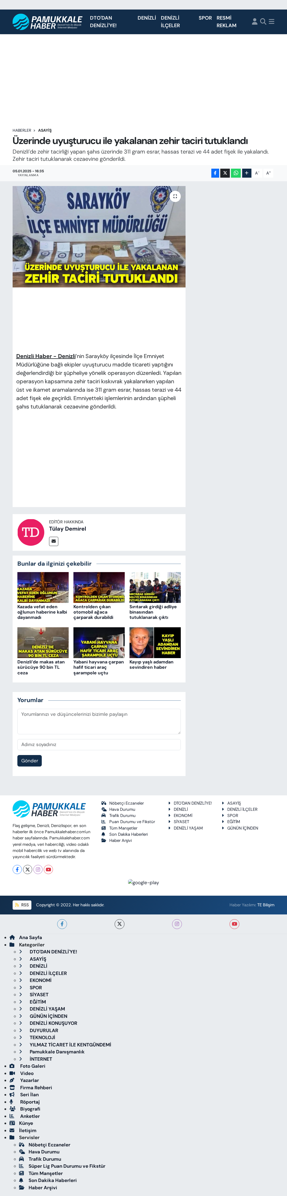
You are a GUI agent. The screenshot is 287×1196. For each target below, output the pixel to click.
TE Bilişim (265, 905)
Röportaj (29, 1102)
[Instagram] (38, 869)
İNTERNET (40, 1059)
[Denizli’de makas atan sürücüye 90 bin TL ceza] (43, 642)
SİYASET (181, 822)
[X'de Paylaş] (225, 173)
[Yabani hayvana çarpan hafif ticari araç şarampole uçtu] (99, 642)
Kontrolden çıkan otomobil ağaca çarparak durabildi (93, 612)
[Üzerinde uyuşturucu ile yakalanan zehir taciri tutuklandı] (99, 236)
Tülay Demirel (67, 528)
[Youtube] (48, 869)
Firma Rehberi (35, 1087)
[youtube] (234, 924)
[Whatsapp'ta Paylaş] (236, 173)
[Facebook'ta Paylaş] (215, 173)
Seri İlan (29, 1095)
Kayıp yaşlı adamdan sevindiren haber (151, 664)
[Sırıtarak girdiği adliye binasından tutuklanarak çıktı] (155, 587)
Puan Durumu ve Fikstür (132, 822)
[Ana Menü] (271, 22)
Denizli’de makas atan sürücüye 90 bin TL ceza (41, 667)
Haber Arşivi (120, 840)
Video (26, 1073)
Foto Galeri (32, 1066)
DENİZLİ (147, 18)
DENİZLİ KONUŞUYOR (53, 1023)
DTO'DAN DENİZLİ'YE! (103, 22)
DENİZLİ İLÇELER (170, 22)
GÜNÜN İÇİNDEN (242, 828)
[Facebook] (17, 869)
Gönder (29, 761)
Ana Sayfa (30, 937)
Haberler (22, 130)
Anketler (29, 1116)
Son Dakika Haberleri (128, 834)
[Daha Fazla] (246, 173)
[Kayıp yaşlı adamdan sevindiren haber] (155, 642)
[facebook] (62, 924)
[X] (27, 869)
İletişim (27, 1130)
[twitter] (119, 924)
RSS (24, 905)
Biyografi (29, 1109)
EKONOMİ (183, 815)
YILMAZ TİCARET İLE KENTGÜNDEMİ (70, 1045)
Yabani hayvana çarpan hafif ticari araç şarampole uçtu (98, 667)
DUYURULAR (43, 1030)
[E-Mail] (53, 541)
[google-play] (143, 882)
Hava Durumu (122, 809)
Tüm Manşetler (123, 828)
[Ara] (263, 22)
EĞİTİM (233, 822)
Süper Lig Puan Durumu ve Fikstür (67, 1166)
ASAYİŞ (45, 130)
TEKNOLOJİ (42, 1037)
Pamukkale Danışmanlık (57, 1052)
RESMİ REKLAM (227, 22)
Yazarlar (29, 1080)
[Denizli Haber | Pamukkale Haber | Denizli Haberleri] (48, 22)
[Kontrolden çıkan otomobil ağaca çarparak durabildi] (99, 587)
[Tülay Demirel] (30, 532)
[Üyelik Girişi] (255, 22)
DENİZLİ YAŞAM (188, 828)
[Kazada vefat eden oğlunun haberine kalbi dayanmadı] (43, 587)
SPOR (205, 18)
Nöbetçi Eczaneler (126, 803)
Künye (26, 1123)
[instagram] (177, 924)
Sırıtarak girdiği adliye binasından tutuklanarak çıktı (153, 612)
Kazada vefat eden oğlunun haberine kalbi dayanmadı (42, 612)
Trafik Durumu (122, 815)
